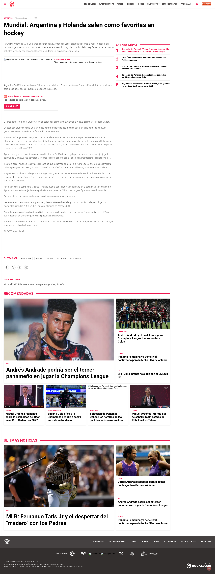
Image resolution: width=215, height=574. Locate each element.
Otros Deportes (169, 4)
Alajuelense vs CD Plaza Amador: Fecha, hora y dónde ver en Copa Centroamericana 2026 (146, 84)
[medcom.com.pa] (153, 555)
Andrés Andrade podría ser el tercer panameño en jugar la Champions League (57, 373)
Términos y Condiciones (14, 561)
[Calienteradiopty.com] (131, 555)
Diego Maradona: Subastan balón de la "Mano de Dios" (78, 62)
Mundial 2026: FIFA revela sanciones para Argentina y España (34, 284)
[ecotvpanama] (108, 554)
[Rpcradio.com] (120, 555)
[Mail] (27, 267)
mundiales (75, 258)
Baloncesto (152, 4)
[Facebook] (6, 267)
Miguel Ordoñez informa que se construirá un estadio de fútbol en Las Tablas (149, 417)
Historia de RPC (31, 561)
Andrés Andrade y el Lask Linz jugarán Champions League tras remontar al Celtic (141, 338)
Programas (186, 4)
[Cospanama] (95, 554)
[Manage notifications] (209, 569)
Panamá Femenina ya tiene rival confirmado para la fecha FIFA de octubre (142, 358)
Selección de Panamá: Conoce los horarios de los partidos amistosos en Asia (144, 76)
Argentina (26, 258)
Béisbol (130, 4)
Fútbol (120, 4)
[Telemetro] (72, 555)
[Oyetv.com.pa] (83, 555)
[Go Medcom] (61, 555)
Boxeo (141, 4)
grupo (50, 258)
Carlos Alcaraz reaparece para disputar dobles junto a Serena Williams (141, 483)
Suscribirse (12, 106)
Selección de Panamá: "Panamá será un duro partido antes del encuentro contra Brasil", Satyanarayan (145, 50)
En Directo (206, 4)
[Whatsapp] (20, 267)
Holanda (61, 258)
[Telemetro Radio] (142, 555)
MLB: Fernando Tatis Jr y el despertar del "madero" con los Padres (57, 519)
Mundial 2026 (90, 4)
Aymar (39, 258)
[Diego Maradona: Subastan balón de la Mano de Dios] (28, 59)
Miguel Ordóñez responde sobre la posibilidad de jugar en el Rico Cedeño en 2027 (23, 417)
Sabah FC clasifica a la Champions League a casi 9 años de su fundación (64, 417)
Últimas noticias (106, 4)
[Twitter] (13, 267)
